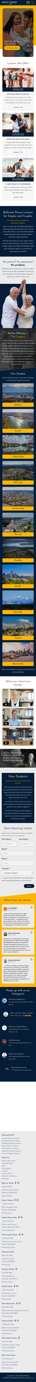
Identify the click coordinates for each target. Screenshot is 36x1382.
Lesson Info (18, 107)
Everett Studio (7, 1200)
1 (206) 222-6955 (8, 1290)
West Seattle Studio (9, 1338)
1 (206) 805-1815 (7, 1238)
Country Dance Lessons (11, 1153)
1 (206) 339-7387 (8, 1324)
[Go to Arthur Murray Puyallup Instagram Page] (16, 1269)
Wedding (18, 179)
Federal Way (18, 457)
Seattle (18, 586)
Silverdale (18, 612)
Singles (18, 90)
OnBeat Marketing (27, 1378)
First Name (7, 839)
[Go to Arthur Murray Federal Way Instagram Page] (21, 1217)
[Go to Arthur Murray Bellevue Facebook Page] (15, 1183)
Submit (29, 886)
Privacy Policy (7, 1173)
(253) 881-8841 (7, 1273)
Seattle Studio (7, 1286)
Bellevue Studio (8, 1183)
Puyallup (18, 560)
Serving (4, 1195)
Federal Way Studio (9, 1217)
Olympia (18, 534)
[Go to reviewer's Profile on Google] (5, 961)
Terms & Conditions (9, 1176)
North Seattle (18, 508)
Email (4, 849)
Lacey (8, 1264)
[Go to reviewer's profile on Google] (5, 934)
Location (6, 869)
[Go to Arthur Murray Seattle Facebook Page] (14, 1286)
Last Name (24, 839)
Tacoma (18, 638)
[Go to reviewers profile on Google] (5, 909)
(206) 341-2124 (7, 1342)
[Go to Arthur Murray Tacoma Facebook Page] (15, 1320)
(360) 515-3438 (7, 1255)
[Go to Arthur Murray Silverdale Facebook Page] (16, 1303)
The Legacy (6, 1168)
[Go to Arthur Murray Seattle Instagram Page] (17, 1286)
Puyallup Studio (8, 1269)
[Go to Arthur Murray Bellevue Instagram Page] (18, 1183)
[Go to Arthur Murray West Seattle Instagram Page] (19, 1338)
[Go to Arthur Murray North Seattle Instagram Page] (22, 1234)
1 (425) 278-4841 (8, 1204)
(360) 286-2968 (7, 1307)
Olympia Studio (8, 1252)
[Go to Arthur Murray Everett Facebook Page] (14, 1200)
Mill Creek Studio (8, 1355)
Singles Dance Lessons (10, 1138)
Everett (18, 431)
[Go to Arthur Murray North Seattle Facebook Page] (19, 1234)
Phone (4, 859)
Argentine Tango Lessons (12, 1151)
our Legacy (19, 669)
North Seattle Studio (10, 1235)
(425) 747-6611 (7, 1187)
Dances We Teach (9, 1161)
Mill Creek (18, 483)
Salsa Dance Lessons (10, 1146)
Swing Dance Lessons (10, 1148)
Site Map (5, 1179)
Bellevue (18, 405)
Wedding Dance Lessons (11, 1143)
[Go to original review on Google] (31, 908)
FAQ (3, 1166)
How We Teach (7, 1163)
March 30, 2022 (12, 910)
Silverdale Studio (8, 1303)
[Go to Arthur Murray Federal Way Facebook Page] (18, 1217)
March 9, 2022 (12, 935)
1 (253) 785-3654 (8, 1221)
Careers (5, 1171)
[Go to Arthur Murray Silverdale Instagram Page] (19, 1303)
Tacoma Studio (7, 1321)
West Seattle (18, 664)
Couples (18, 134)
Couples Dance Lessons (11, 1141)
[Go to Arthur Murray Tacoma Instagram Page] (18, 1320)
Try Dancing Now (12, 48)
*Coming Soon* (7, 1359)
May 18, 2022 (11, 962)
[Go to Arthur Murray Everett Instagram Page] (17, 1200)
